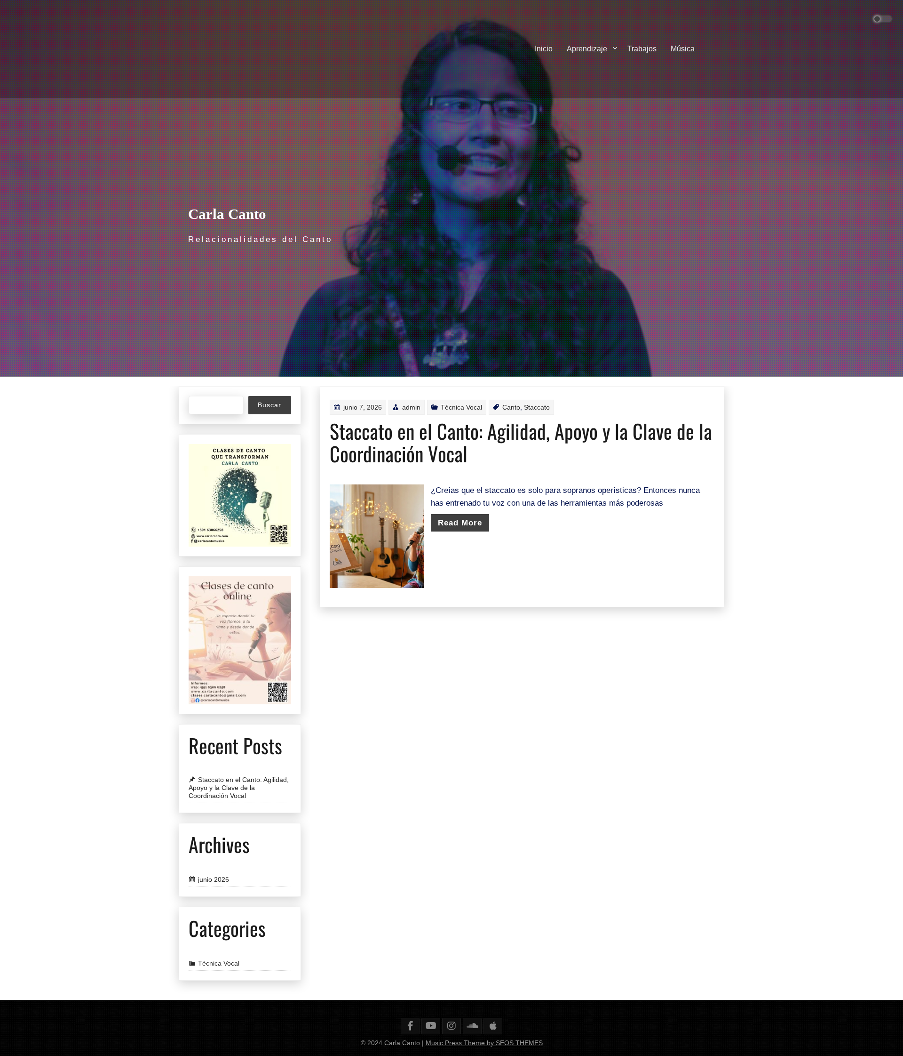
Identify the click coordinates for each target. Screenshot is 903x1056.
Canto (511, 407)
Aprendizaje (587, 49)
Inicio (544, 49)
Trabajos (642, 49)
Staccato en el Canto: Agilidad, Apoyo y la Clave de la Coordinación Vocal (521, 442)
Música (683, 49)
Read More (460, 522)
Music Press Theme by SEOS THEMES (484, 1043)
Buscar (269, 405)
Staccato (537, 407)
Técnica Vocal (461, 407)
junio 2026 (213, 879)
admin (411, 407)
